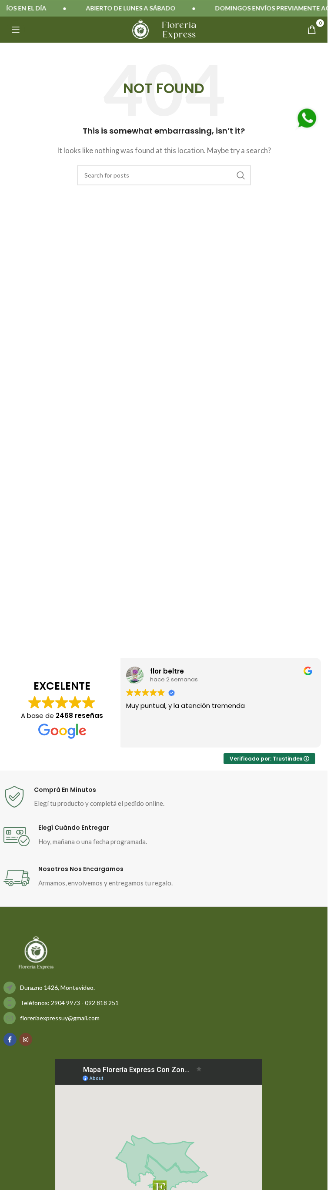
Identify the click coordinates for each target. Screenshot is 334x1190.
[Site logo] (140, 29)
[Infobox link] (163, 797)
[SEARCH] (241, 175)
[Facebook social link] (10, 1039)
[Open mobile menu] (15, 29)
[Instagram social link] (25, 1039)
